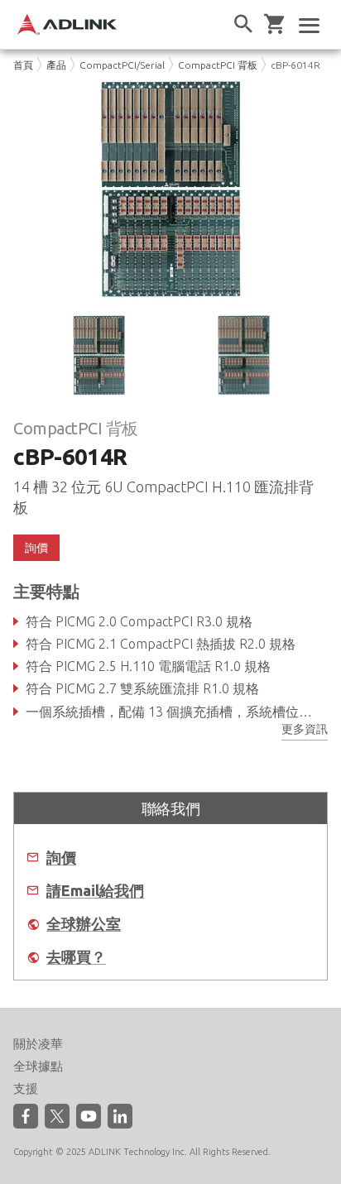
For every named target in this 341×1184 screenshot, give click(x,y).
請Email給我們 (95, 891)
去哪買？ (76, 957)
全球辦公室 (83, 924)
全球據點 (38, 1066)
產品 (56, 65)
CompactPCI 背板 (217, 65)
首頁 (23, 65)
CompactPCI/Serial (122, 65)
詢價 (61, 857)
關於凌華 (38, 1044)
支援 (25, 1088)
